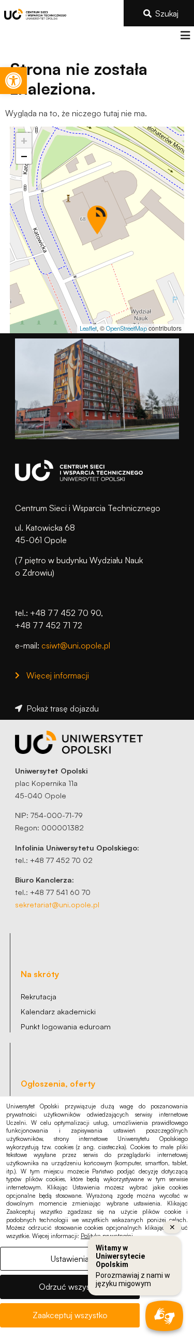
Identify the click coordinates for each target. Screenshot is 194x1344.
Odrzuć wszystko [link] (70, 1286)
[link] (13, 80)
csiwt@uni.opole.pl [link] (75, 645)
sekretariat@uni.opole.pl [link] (57, 904)
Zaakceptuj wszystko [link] (70, 1315)
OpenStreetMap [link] (126, 328)
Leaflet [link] (88, 328)
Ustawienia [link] (70, 1259)
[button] (185, 35)
